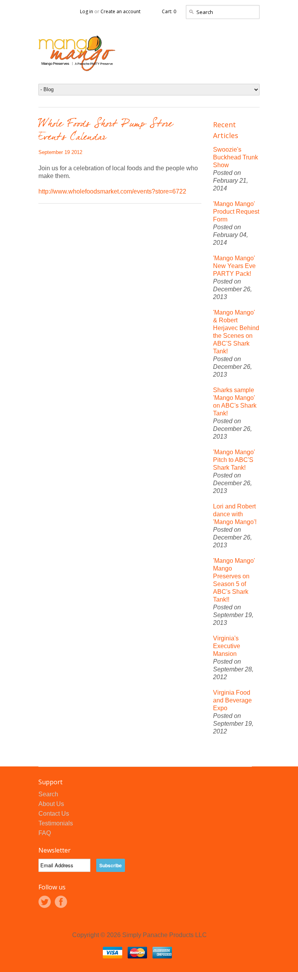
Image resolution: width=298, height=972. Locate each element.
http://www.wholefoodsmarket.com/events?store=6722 (112, 191)
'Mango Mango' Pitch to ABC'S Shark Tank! (234, 460)
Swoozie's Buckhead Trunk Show (235, 157)
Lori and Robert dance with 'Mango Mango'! (234, 514)
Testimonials (55, 823)
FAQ (44, 833)
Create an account (120, 11)
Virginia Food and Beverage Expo (232, 700)
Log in (86, 11)
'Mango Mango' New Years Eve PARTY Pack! (234, 266)
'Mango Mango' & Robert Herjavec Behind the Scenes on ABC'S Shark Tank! (236, 332)
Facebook (61, 902)
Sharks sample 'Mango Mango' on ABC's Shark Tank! (234, 402)
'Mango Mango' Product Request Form (236, 212)
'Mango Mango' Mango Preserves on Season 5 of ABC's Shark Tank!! (234, 580)
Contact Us (53, 813)
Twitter (44, 902)
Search (48, 794)
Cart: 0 (169, 11)
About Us (51, 804)
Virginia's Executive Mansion (226, 646)
